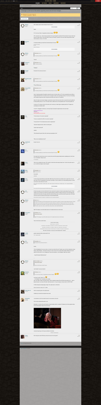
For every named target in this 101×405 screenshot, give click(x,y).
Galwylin (26, 335)
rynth (35, 200)
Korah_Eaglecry (27, 212)
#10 (79, 149)
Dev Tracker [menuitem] (44, 3)
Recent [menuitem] (50, 3)
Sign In (22, 8)
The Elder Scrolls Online (50, 1)
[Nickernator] (22, 43)
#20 (79, 271)
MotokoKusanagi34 (28, 78)
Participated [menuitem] (63, 3)
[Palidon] (22, 163)
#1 (79, 24)
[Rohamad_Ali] (22, 64)
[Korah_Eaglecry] (22, 214)
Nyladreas (26, 24)
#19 (79, 260)
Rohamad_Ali (27, 62)
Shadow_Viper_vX (28, 290)
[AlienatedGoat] (22, 299)
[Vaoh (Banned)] (22, 242)
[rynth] (22, 192)
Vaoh (26, 241)
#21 (79, 290)
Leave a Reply (25, 18)
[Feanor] (22, 180)
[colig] (22, 117)
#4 (79, 62)
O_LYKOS (26, 233)
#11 (79, 162)
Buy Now (98, 1)
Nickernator (27, 41)
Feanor (26, 178)
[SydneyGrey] (22, 273)
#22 (79, 298)
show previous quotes (38, 214)
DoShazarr (36, 212)
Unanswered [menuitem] (56, 3)
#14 (79, 190)
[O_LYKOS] (22, 234)
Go (78, 8)
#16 (79, 212)
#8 (79, 115)
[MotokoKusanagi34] (22, 80)
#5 (79, 70)
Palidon (26, 162)
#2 (79, 41)
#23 (79, 335)
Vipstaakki (26, 70)
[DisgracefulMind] (22, 89)
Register (25, 348)
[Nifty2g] (22, 171)
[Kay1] (22, 151)
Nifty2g (26, 170)
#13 (79, 178)
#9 (79, 141)
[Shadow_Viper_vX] (22, 292)
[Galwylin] (22, 337)
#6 (79, 78)
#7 (79, 87)
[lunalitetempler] (22, 143)
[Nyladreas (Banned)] (22, 26)
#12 (79, 170)
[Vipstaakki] (22, 72)
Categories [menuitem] (38, 3)
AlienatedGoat (27, 298)
